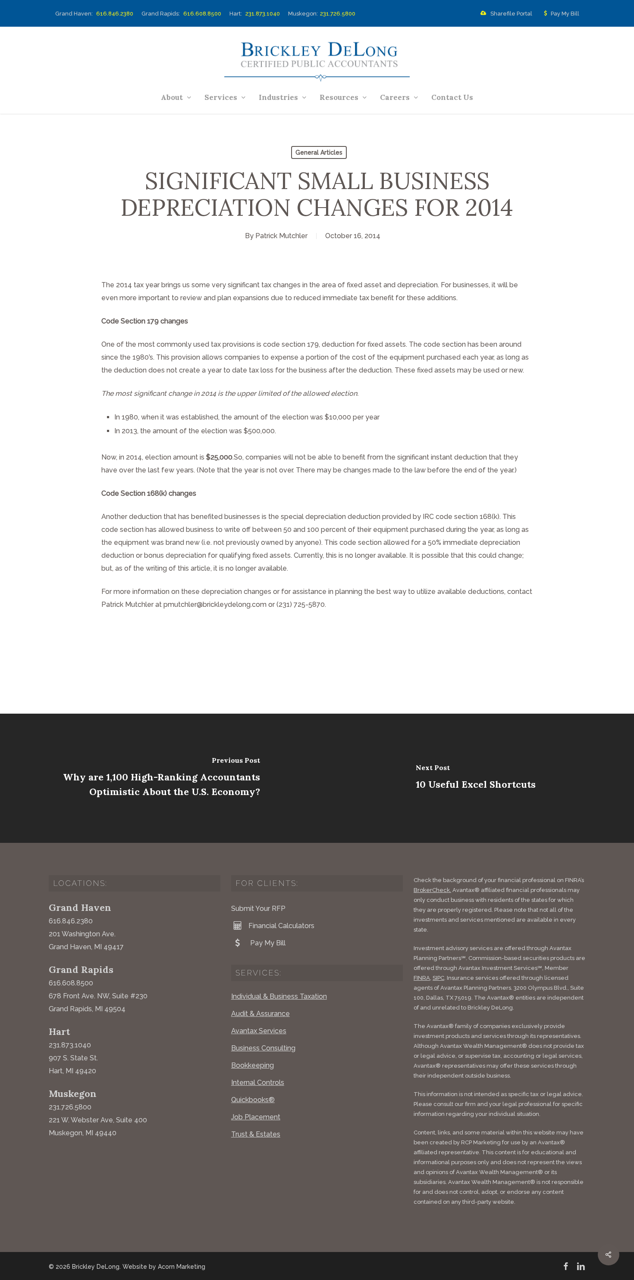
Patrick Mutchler (281, 236)
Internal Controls (257, 1082)
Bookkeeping (252, 1065)
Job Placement (255, 1117)
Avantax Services (258, 1031)
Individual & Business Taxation (279, 996)
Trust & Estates (255, 1134)
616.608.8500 (202, 13)
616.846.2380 (114, 13)
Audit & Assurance (260, 1014)
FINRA (422, 978)
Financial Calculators (281, 926)
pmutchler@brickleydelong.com (215, 604)
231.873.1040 (262, 13)
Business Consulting (263, 1048)
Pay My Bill (565, 14)
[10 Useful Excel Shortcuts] (475, 778)
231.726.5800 (337, 13)
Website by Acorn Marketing (163, 1266)
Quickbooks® (253, 1100)
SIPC (438, 978)
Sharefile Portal (511, 14)
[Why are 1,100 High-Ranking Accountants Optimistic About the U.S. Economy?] (158, 778)
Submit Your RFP (258, 908)
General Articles (318, 152)
